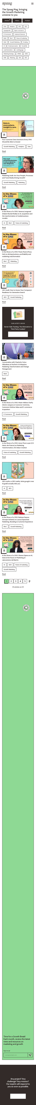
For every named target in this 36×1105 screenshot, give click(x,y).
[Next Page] (30, 581)
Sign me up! (6, 1050)
